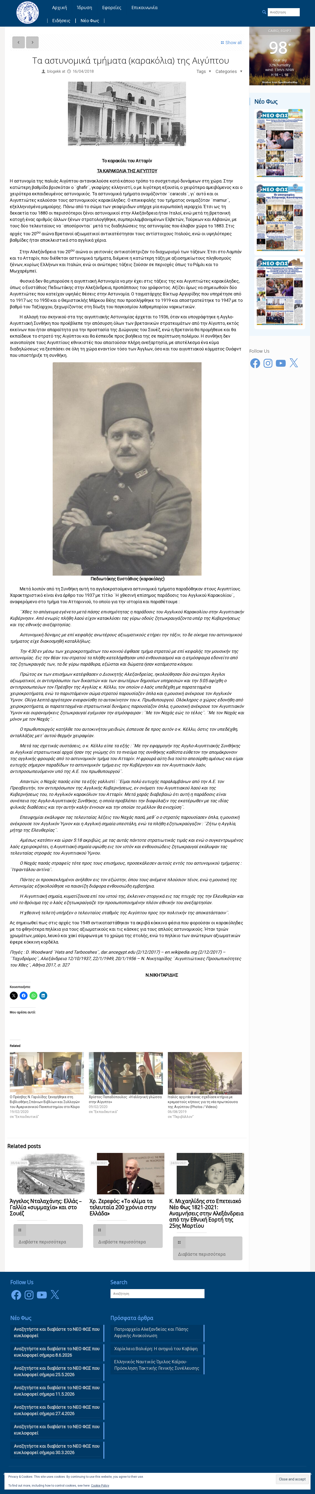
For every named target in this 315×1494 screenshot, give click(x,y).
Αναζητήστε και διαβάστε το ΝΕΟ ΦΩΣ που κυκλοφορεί (57, 1430)
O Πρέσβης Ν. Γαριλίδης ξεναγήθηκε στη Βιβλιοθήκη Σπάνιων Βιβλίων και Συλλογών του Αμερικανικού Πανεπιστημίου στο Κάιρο (45, 1102)
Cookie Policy (100, 1485)
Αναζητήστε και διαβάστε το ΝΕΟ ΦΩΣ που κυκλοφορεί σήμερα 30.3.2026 (57, 1449)
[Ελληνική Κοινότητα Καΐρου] (27, 12)
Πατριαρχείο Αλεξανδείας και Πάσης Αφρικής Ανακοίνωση (151, 1332)
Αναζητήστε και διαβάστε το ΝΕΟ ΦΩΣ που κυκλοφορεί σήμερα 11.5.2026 (57, 1391)
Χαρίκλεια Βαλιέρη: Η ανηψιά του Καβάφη (156, 1348)
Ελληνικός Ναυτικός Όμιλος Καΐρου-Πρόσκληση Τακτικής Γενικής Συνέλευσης (156, 1365)
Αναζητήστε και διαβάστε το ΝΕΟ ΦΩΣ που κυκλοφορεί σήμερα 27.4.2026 (57, 1410)
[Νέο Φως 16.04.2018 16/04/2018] (310, 1474)
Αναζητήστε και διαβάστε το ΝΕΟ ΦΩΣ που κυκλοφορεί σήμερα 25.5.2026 (57, 1371)
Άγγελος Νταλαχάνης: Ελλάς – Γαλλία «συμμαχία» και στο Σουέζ (46, 1207)
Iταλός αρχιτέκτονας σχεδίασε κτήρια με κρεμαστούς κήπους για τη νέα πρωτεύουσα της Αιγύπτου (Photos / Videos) (203, 1102)
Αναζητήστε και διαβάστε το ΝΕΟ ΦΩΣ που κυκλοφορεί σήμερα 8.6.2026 (57, 1352)
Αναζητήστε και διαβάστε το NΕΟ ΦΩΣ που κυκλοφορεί (57, 1332)
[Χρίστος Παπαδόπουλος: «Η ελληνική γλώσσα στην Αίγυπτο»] (126, 1073)
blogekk (54, 71)
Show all (233, 42)
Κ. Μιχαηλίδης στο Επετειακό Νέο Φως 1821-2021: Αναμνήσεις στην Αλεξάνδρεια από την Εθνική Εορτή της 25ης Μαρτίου (206, 1213)
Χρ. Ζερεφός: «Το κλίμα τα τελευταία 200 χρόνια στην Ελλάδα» (123, 1207)
